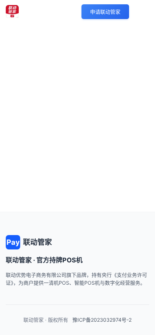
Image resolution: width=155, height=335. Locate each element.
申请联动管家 (105, 12)
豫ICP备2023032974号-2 (102, 320)
